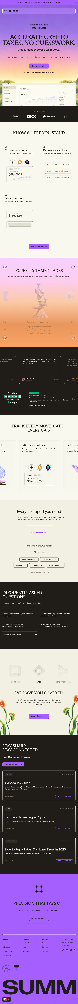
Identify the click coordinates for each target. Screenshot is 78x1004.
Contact (45, 951)
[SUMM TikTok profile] (74, 950)
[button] (71, 11)
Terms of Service (68, 942)
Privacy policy (68, 939)
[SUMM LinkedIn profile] (70, 950)
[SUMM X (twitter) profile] (63, 950)
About (44, 943)
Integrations (6, 943)
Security (65, 946)
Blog (24, 947)
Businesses (6, 955)
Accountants (7, 951)
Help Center (27, 951)
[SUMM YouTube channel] (67, 950)
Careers (45, 947)
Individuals (6, 947)
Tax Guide (26, 943)
